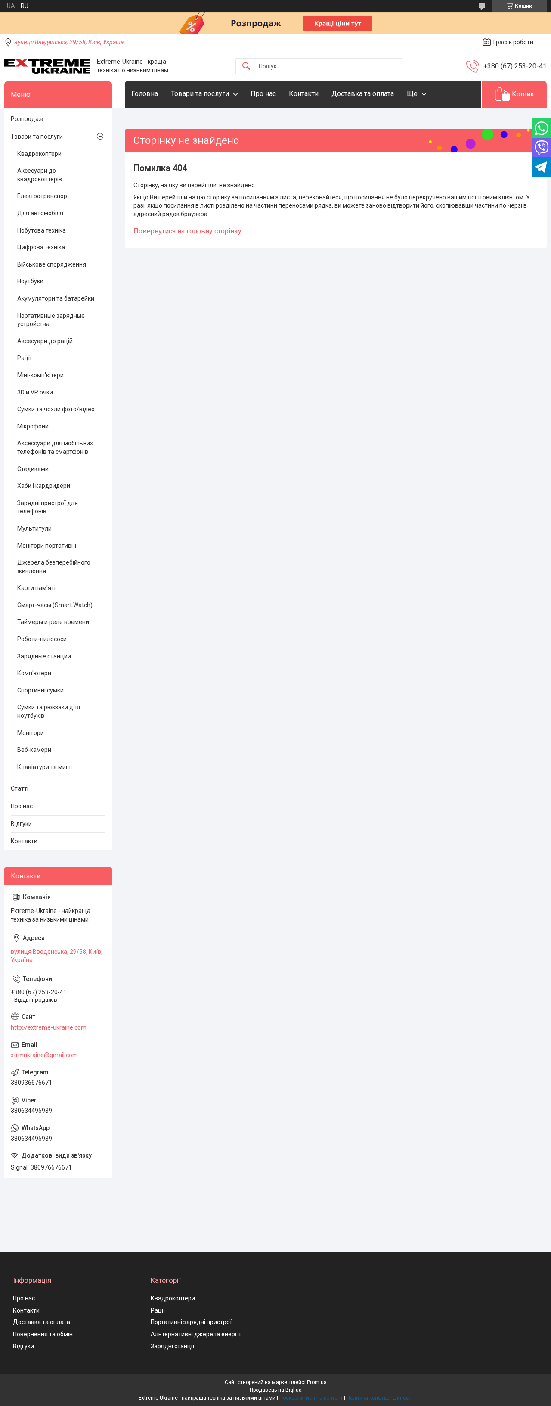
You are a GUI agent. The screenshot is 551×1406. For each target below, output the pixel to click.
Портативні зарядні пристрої (191, 1322)
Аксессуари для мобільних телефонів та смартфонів (55, 447)
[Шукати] (246, 66)
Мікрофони (33, 426)
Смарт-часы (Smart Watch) (55, 605)
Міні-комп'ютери (40, 375)
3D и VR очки (35, 392)
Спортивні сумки (40, 690)
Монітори (30, 732)
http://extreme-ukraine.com (49, 1027)
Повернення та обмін (43, 1334)
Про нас (263, 94)
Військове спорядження (51, 264)
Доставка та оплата (362, 94)
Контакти (304, 94)
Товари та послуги (200, 94)
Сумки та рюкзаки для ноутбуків (48, 711)
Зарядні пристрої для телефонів (47, 507)
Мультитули (34, 528)
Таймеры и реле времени (53, 621)
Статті (19, 788)
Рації (24, 357)
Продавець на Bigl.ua (276, 1390)
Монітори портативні (46, 545)
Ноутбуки (30, 281)
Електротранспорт (43, 195)
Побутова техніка (41, 230)
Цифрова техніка (41, 247)
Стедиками (33, 469)
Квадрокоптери (39, 153)
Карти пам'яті (36, 587)
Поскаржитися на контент (311, 1398)
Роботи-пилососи (42, 639)
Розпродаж (27, 118)
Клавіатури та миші (44, 767)
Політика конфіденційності (379, 1398)
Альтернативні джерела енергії (196, 1334)
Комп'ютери (34, 673)
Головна (144, 94)
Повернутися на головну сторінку (187, 231)
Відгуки (21, 823)
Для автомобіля (40, 213)
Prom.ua (317, 1382)
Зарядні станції (172, 1346)
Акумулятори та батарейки (55, 298)
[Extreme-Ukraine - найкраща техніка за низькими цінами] (47, 66)
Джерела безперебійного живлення (53, 566)
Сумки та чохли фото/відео (56, 409)
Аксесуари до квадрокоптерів (39, 175)
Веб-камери (34, 749)
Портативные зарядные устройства (51, 320)
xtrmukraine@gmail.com (44, 1055)
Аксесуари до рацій (45, 341)
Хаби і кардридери (43, 485)
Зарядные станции (44, 656)
